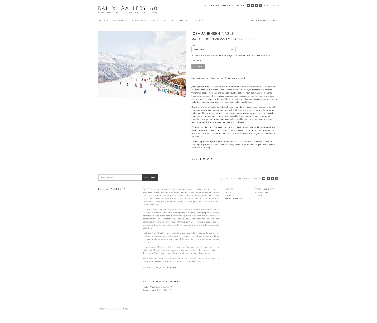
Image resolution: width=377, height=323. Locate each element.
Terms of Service (234, 198)
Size (193, 45)
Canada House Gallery (153, 290)
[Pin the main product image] (208, 159)
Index (181, 20)
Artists (103, 20)
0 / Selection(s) (271, 5)
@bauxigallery (171, 267)
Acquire (198, 67)
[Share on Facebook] (200, 159)
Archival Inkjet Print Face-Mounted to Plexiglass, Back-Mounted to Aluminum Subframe (230, 55)
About (167, 20)
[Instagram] (256, 5)
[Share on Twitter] (204, 159)
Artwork (119, 20)
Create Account (270, 21)
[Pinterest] (260, 5)
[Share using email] (211, 159)
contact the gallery (206, 78)
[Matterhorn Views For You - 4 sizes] (142, 64)
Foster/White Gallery (152, 287)
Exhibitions (139, 20)
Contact (197, 20)
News (154, 20)
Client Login (253, 21)
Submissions (261, 192)
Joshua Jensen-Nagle (212, 33)
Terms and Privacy (265, 189)
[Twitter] (248, 5)
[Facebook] (252, 5)
